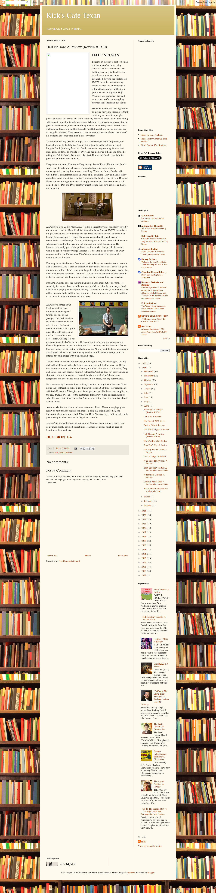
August (147, 388)
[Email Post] (76, 448)
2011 (144, 566)
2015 (144, 549)
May (146, 401)
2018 (144, 536)
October (148, 379)
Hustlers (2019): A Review (161, 640)
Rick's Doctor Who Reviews (153, 145)
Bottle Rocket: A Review (161, 591)
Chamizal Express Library (154, 272)
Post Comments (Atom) (69, 560)
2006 (56, 452)
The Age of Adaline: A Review (159, 784)
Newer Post (52, 555)
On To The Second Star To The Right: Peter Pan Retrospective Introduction (154, 811)
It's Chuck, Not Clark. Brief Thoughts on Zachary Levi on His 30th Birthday (155, 698)
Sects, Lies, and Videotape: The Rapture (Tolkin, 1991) (153, 253)
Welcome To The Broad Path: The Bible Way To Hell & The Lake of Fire (154, 264)
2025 (144, 367)
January (148, 505)
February (148, 500)
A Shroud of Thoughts (152, 225)
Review (68, 452)
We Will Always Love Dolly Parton (153, 230)
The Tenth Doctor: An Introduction (159, 726)
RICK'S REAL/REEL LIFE (154, 316)
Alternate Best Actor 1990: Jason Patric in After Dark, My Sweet (154, 331)
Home (88, 555)
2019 (144, 532)
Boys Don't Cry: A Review (155, 445)
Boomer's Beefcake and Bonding (152, 283)
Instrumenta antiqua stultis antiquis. (152, 219)
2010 (144, 570)
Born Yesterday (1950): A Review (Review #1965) (156, 469)
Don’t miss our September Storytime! (152, 276)
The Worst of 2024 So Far (155, 440)
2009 (144, 575)
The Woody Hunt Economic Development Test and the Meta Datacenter (153, 308)
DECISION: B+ (59, 437)
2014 (144, 553)
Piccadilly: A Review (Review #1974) (153, 411)
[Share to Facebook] (90, 448)
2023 (144, 514)
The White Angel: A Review (156, 429)
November (149, 375)
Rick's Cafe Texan (73, 15)
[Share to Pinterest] (93, 448)
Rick (143, 841)
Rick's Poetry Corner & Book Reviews (154, 140)
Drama (62, 452)
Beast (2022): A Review (161, 665)
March (147, 496)
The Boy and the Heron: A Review (155, 451)
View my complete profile (149, 845)
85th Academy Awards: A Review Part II (154, 618)
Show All (166, 338)
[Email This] (81, 448)
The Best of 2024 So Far (155, 420)
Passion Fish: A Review (154, 425)
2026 (144, 363)
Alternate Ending (149, 249)
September (149, 384)
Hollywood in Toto (150, 236)
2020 (144, 527)
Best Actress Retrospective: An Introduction (156, 490)
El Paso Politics (148, 303)
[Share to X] (87, 448)
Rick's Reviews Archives (152, 134)
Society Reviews (148, 259)
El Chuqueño (147, 215)
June (146, 397)
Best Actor (146, 326)
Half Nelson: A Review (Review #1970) (154, 435)
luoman (131, 872)
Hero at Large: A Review (155, 456)
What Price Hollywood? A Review (155, 462)
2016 (144, 545)
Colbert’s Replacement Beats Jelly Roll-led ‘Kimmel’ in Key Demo (154, 241)
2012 (144, 562)
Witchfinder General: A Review (154, 476)
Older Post (123, 555)
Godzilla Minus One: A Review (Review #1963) (156, 483)
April (147, 405)
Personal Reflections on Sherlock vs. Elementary (160, 755)
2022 (144, 519)
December (149, 371)
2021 (144, 523)
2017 (144, 540)
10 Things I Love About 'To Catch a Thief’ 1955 (153, 320)
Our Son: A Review (152, 416)
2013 (144, 558)
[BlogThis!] (84, 448)
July (146, 392)
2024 (144, 510)
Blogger (150, 872)
